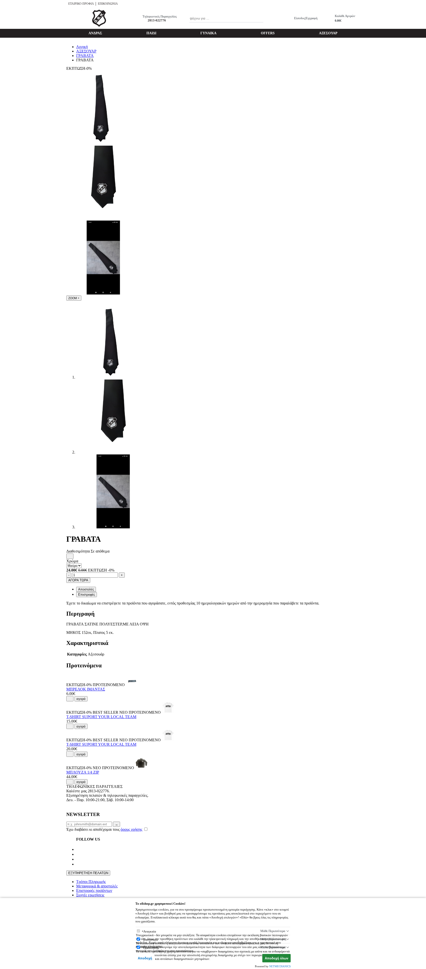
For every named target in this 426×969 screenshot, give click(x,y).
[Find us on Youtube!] (78, 854)
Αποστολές (86, 589)
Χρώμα (72, 561)
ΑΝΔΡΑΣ (95, 33)
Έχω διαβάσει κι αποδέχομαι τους (104, 829)
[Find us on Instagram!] (78, 859)
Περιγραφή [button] (80, 613)
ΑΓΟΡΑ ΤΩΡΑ (78, 580)
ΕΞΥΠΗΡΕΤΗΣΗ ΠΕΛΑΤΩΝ (88, 873)
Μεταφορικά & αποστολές (97, 886)
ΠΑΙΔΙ (151, 33)
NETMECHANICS (280, 966)
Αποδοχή (145, 958)
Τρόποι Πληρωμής (91, 882)
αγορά (81, 699)
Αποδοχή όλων (276, 958)
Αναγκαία (149, 931)
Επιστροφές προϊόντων (94, 890)
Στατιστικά (150, 939)
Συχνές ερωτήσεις (90, 895)
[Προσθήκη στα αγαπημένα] (69, 556)
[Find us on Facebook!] (78, 849)
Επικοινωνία (108, 3)
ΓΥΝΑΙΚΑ (208, 33)
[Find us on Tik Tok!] (78, 864)
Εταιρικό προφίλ (81, 3)
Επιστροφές (86, 594)
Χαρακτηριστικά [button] (87, 643)
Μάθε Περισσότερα (272, 931)
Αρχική (82, 47)
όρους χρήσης (131, 829)
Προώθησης (151, 948)
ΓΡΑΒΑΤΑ (85, 55)
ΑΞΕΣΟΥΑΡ (328, 33)
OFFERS (268, 33)
